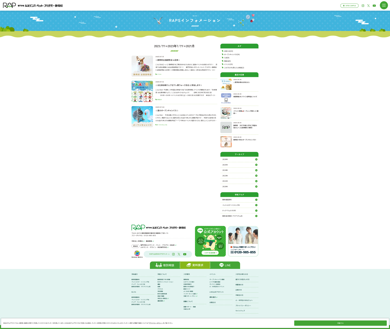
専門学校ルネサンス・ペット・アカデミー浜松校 (157, 245)
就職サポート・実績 (190, 307)
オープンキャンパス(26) (232, 54)
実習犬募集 (161, 296)
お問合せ (213, 302)
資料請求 (213, 297)
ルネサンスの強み (189, 282)
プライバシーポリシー (243, 305)
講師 (159, 284)
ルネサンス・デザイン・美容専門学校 (153, 247)
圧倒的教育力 (188, 284)
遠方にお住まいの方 (243, 279)
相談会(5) (227, 61)
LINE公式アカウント (217, 292)
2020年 (225, 186)
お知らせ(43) (228, 51)
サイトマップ (240, 311)
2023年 (225, 176)
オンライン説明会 (215, 284)
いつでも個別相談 (215, 282)
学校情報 (160, 291)
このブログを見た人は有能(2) (234, 68)
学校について (162, 274)
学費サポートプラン (190, 296)
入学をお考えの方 (242, 274)
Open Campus (351, 6)
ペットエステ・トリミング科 (231, 205)
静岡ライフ (187, 289)
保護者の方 (239, 285)
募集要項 (186, 279)
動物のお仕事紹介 (189, 286)
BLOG (134, 292)
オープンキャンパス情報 (217, 279)
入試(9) (226, 58)
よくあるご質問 (188, 291)
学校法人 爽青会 (137, 241)
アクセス (160, 289)
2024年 (225, 170)
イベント (213, 274)
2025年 (225, 165)
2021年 (225, 181)
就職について (188, 301)
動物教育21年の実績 (164, 279)
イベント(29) (228, 64)
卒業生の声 (187, 309)
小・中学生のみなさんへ (244, 300)
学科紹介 (135, 274)
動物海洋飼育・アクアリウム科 (232, 216)
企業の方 (239, 290)
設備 (159, 286)
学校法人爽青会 (162, 298)
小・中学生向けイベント (217, 286)
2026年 (225, 159)
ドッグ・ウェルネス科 (229, 210)
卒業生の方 (239, 295)
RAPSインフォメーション (165, 282)
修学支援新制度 (162, 294)
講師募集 (149, 241)
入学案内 (187, 274)
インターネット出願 (190, 294)
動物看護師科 (227, 200)
